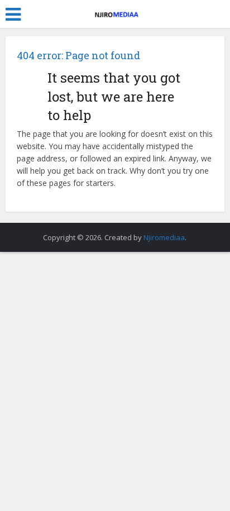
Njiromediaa (164, 237)
